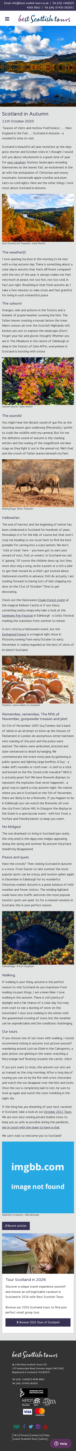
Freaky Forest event (51, 600)
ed (14, 634)
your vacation (16, 162)
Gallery (43, 1438)
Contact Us (36, 1435)
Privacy (25, 1435)
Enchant (7, 634)
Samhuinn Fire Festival (17, 615)
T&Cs (16, 1435)
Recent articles (17, 1226)
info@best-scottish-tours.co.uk (30, 3)
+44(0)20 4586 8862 (33, 1379)
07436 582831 (64, 7)
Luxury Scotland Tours (25, 1438)
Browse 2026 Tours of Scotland (39, 1322)
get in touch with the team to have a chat (31, 1127)
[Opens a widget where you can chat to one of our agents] (61, 1444)
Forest (21, 634)
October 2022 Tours (58, 1112)
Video (46, 1435)
